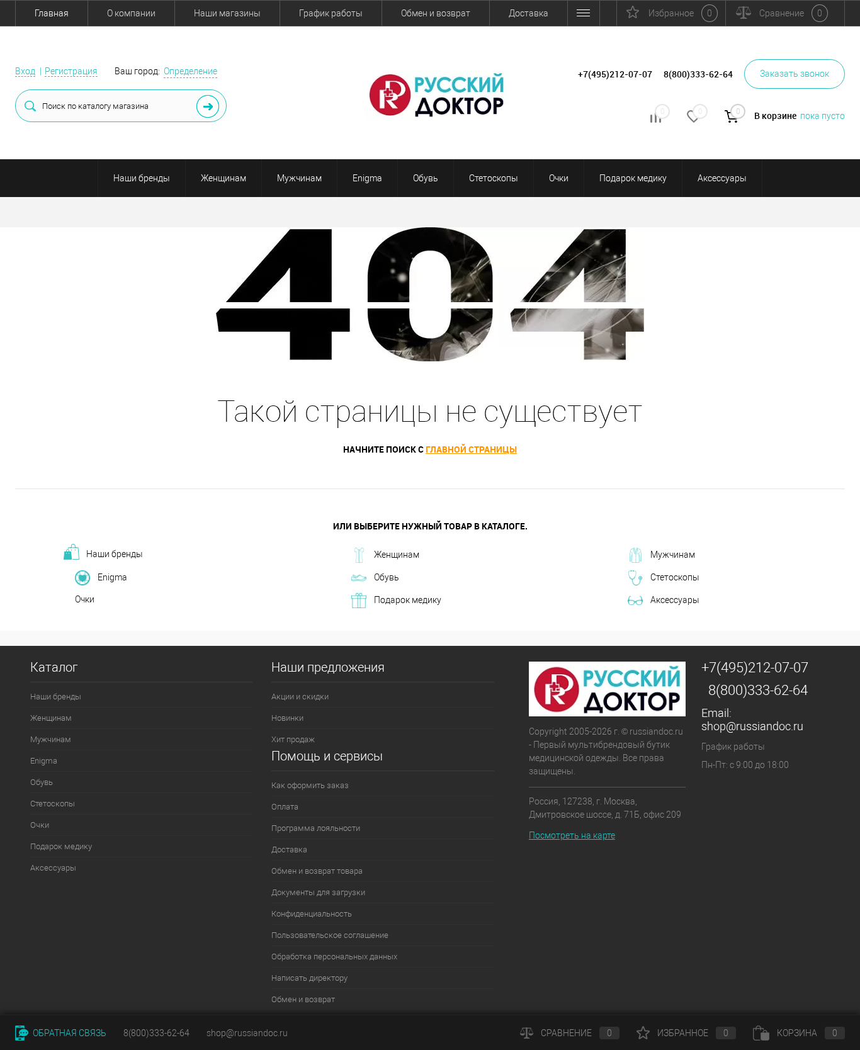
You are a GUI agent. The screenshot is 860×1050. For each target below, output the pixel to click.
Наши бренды (141, 178)
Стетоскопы (493, 178)
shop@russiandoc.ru (752, 726)
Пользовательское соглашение (329, 935)
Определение (190, 71)
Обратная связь (68, 1033)
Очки (559, 178)
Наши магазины (227, 13)
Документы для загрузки (318, 892)
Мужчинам (299, 178)
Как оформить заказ (310, 785)
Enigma (367, 178)
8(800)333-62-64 (758, 690)
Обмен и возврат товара (317, 871)
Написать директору (309, 978)
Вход (25, 71)
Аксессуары (722, 178)
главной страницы (471, 449)
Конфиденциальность (311, 913)
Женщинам (223, 178)
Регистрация (71, 71)
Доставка (528, 13)
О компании (131, 13)
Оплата (284, 806)
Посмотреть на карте (572, 835)
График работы (331, 13)
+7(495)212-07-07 (754, 667)
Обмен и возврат (435, 13)
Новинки (287, 718)
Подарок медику (633, 178)
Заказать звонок (794, 74)
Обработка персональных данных (334, 956)
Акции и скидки (300, 696)
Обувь (425, 178)
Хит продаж (293, 739)
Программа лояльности (315, 828)
